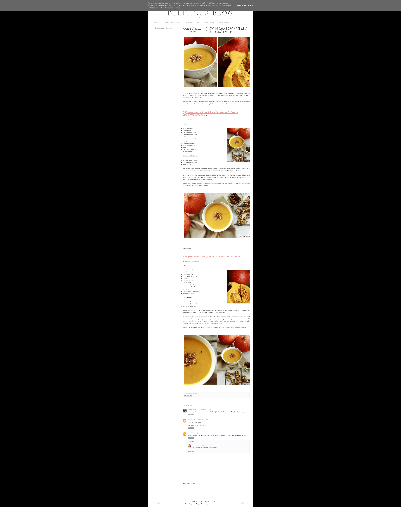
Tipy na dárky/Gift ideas (192, 22)
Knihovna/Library (209, 22)
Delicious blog (200, 14)
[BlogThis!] (187, 396)
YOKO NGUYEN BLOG (200, 425)
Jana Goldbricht (193, 409)
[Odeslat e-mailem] (185, 396)
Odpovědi (192, 441)
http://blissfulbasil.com (193, 119)
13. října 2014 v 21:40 (205, 409)
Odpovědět (191, 414)
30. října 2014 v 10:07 (200, 433)
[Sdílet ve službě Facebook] (191, 396)
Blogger (171, 28)
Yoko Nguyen (192, 419)
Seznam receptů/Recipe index (172, 22)
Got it (251, 5)
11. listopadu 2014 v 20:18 (206, 445)
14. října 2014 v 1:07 (202, 419)
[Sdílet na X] (189, 396)
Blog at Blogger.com (190, 503)
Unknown (191, 433)
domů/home (156, 22)
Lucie (191, 393)
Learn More (241, 5)
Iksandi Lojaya (212, 503)
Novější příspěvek (184, 486)
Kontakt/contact (224, 22)
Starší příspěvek (247, 486)
